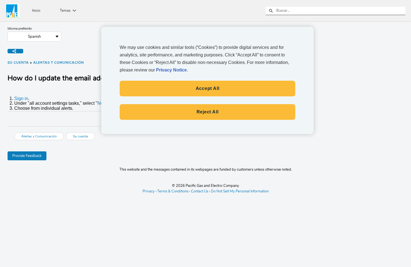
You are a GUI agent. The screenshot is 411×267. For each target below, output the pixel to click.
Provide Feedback (27, 155)
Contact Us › (200, 191)
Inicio (36, 10)
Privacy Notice (171, 70)
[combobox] (340, 11)
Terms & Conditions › (173, 191)
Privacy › (149, 191)
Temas (65, 10)
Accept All (207, 88)
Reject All (208, 111)
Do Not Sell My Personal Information (240, 191)
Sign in (21, 98)
